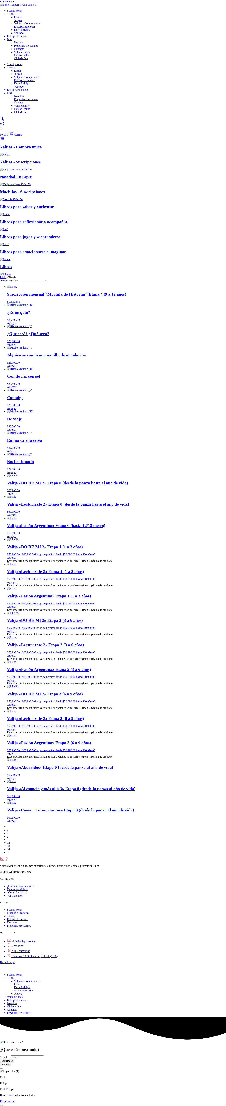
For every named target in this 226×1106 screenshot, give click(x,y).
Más (9, 39)
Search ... (5, 1057)
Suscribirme (13, 301)
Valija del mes (22, 51)
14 (8, 848)
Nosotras (19, 42)
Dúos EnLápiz (22, 29)
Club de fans (21, 58)
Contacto (19, 48)
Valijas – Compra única (27, 23)
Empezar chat (7, 1101)
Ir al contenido (8, 1)
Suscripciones (14, 10)
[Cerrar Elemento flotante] (1, 1068)
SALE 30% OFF (23, 990)
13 (8, 845)
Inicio (3, 277)
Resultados (7, 1061)
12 (8, 842)
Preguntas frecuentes (18, 1012)
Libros (17, 17)
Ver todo (19, 32)
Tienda (11, 13)
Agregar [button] (11, 323)
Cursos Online (22, 55)
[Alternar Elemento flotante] (1, 1105)
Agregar (11, 557)
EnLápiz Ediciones (24, 26)
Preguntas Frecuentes (26, 45)
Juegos (18, 20)
